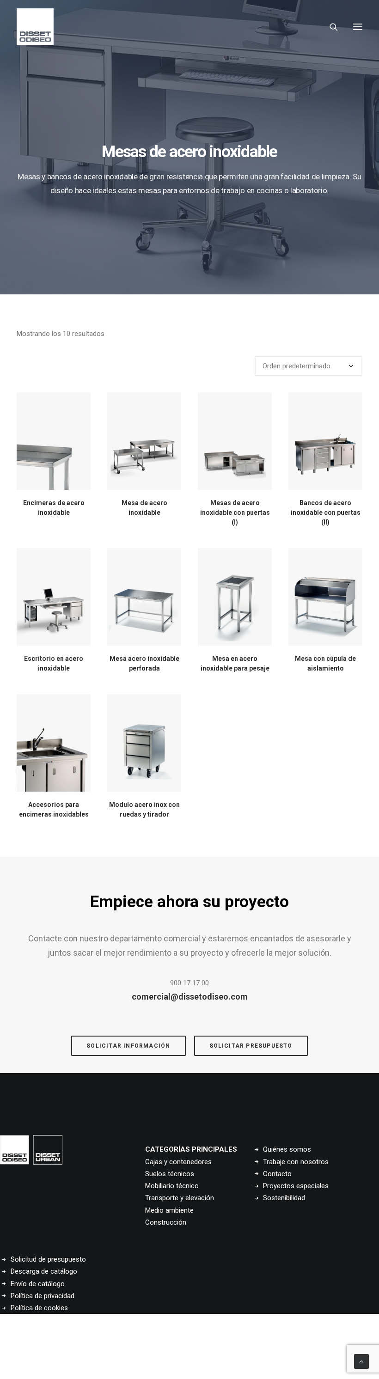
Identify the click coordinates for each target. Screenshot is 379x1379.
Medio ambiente (169, 1210)
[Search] (329, 27)
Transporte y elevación (179, 1198)
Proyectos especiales (296, 1186)
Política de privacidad (42, 1296)
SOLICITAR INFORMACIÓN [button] (128, 1046)
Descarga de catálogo (44, 1271)
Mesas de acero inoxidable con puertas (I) (235, 512)
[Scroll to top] (361, 1361)
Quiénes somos (287, 1149)
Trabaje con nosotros (296, 1162)
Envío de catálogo (38, 1284)
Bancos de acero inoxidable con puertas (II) (326, 512)
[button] (357, 27)
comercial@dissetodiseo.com (190, 996)
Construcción (165, 1222)
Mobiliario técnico (172, 1186)
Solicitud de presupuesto (48, 1259)
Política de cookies (39, 1308)
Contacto (277, 1174)
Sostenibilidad (284, 1198)
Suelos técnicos (169, 1174)
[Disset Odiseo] (35, 26)
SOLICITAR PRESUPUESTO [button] (251, 1046)
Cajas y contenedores (178, 1162)
